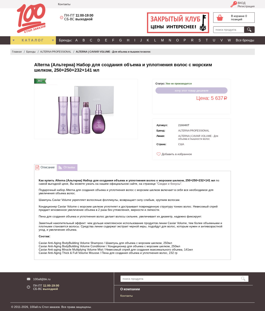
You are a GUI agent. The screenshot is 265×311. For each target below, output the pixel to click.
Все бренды (245, 40)
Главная (17, 51)
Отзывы (69, 167)
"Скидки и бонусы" (169, 183)
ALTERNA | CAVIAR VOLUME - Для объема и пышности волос (113, 51)
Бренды (31, 51)
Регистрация (246, 6)
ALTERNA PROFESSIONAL (55, 51)
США (181, 144)
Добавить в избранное (177, 154)
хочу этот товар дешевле (191, 90)
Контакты (64, 4)
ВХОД (241, 3)
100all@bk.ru (42, 279)
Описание (48, 167)
